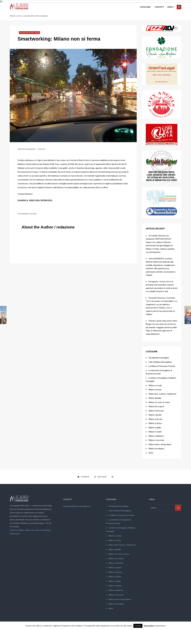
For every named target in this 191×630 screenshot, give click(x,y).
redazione (31, 149)
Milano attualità (27, 32)
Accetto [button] (138, 626)
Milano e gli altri (155, 415)
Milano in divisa (155, 423)
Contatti (159, 7)
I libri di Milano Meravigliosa (160, 362)
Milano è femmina (156, 411)
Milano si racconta (156, 440)
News (37, 32)
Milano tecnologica (156, 448)
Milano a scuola (155, 385)
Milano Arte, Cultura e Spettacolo (162, 394)
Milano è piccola (155, 419)
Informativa (149, 626)
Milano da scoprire (156, 406)
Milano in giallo (155, 427)
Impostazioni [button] (160, 626)
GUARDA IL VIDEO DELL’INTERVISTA (35, 200)
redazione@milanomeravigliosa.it (76, 506)
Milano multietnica (156, 436)
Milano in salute (155, 432)
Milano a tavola (155, 389)
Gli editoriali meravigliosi (159, 358)
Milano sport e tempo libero (160, 444)
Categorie (145, 7)
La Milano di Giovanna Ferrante (162, 366)
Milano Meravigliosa (28, 12)
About (170, 7)
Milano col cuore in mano (159, 402)
